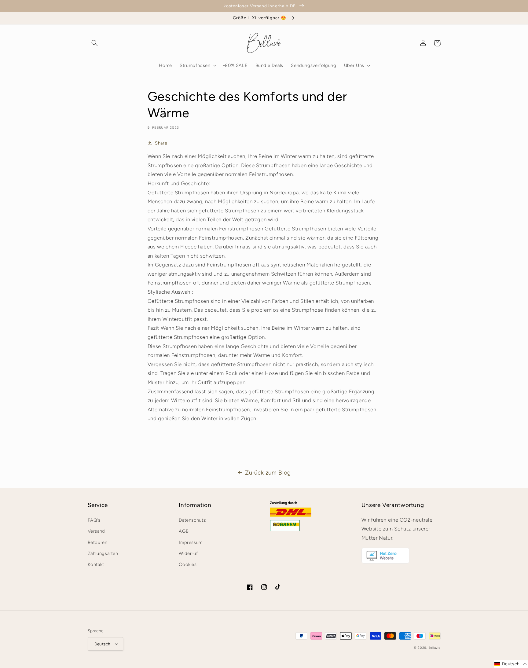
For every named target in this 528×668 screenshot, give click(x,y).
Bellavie (434, 648)
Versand (96, 531)
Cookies (187, 564)
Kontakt (96, 564)
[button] (95, 43)
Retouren (98, 542)
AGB (184, 531)
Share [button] (161, 143)
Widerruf (188, 553)
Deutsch (102, 643)
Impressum (191, 542)
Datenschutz (192, 520)
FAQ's (94, 520)
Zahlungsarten (103, 553)
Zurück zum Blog (268, 472)
